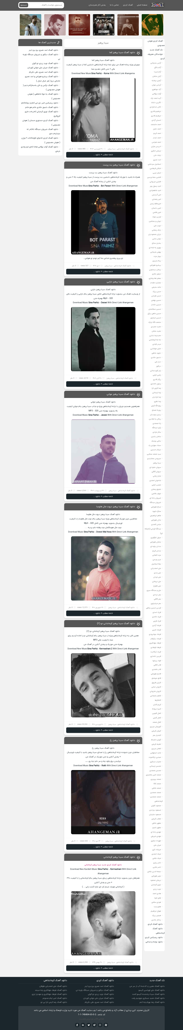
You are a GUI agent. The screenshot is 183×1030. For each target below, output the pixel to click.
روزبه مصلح (156, 410)
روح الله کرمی (156, 405)
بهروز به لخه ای (155, 247)
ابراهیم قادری (156, 111)
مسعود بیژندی (155, 810)
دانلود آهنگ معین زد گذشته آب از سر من (147, 986)
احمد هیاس (156, 142)
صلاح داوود (156, 511)
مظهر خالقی (156, 823)
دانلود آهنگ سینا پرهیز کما (122, 52)
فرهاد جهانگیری (155, 643)
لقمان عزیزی (156, 748)
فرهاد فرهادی (156, 647)
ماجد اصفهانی (155, 753)
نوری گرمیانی (156, 884)
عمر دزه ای (157, 595)
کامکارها (158, 700)
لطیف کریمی (156, 744)
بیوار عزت (157, 256)
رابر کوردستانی (155, 370)
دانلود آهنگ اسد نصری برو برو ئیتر (43, 50)
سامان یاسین (156, 436)
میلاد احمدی (156, 854)
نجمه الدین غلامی (154, 871)
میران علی (157, 845)
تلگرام (94, 1025)
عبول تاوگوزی (156, 537)
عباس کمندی (156, 524)
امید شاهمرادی (155, 190)
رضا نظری (157, 401)
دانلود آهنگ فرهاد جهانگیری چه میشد (51, 990)
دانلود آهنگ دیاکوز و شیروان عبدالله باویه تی (95, 990)
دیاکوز (158, 366)
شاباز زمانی (157, 476)
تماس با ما (114, 5)
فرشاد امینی (156, 630)
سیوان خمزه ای (155, 467)
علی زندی (157, 573)
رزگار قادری (157, 379)
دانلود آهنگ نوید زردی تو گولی (45, 63)
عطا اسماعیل (156, 564)
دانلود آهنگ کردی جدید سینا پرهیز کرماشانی (103, 864)
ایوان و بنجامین (155, 221)
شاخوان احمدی (155, 480)
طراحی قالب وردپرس (95, 1018)
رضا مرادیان (156, 397)
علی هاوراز (157, 586)
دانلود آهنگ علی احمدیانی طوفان (53, 986)
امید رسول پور (155, 186)
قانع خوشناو (156, 678)
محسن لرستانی (155, 766)
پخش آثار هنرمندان (97, 5)
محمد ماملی (156, 788)
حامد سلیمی (156, 287)
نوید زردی (157, 889)
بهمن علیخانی (155, 252)
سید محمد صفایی (154, 454)
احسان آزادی (156, 120)
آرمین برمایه (156, 80)
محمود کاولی (156, 805)
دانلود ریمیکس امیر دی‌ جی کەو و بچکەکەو (39, 103)
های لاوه (157, 898)
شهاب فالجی (156, 493)
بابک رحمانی (156, 230)
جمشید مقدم (155, 283)
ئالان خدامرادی (155, 107)
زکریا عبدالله (156, 427)
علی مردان (157, 577)
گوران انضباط (156, 740)
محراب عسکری (155, 761)
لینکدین (83, 1025)
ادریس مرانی (156, 146)
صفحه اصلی (142, 5)
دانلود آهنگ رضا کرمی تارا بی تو (54, 1002)
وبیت (81, 1018)
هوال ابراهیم (156, 911)
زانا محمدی (157, 423)
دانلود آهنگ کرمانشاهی (125, 149)
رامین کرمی (157, 375)
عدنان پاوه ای (155, 546)
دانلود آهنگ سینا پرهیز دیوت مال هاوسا (115, 506)
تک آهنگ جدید (156, 50)
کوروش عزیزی (155, 726)
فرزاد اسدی (157, 612)
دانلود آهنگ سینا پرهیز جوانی (121, 394)
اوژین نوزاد (156, 217)
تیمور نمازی (156, 274)
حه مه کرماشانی (155, 340)
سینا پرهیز (112, 149)
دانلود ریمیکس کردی (154, 937)
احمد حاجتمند (156, 124)
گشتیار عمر (157, 735)
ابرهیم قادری (156, 116)
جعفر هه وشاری (155, 278)
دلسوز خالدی (156, 357)
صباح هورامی (156, 507)
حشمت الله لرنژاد (154, 322)
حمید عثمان (156, 331)
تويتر (88, 1025)
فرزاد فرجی (157, 621)
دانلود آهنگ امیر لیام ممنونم (55, 998)
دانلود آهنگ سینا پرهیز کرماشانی (119, 857)
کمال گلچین (156, 713)
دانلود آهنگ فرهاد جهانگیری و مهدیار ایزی (49, 994)
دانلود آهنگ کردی (155, 924)
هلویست (157, 906)
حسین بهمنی (156, 300)
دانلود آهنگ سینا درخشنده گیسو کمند (148, 994)
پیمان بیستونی (155, 269)
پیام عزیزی (156, 261)
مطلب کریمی (156, 819)
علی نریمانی (156, 581)
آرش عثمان (156, 76)
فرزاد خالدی (156, 617)
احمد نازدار (157, 138)
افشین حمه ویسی (154, 177)
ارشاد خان (157, 155)
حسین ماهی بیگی (154, 313)
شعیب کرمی (156, 485)
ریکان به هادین (155, 419)
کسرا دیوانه (156, 709)
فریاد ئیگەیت (156, 652)
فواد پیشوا (157, 660)
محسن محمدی (155, 770)
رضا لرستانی (156, 392)
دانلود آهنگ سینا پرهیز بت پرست (119, 165)
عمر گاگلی (157, 599)
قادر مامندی (156, 669)
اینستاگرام (100, 1025)
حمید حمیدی (156, 326)
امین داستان (156, 208)
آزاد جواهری (156, 89)
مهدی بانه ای (156, 832)
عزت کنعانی (156, 555)
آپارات (106, 1025)
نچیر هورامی (156, 876)
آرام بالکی (157, 67)
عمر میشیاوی (156, 603)
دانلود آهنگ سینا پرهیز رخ (122, 740)
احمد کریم (157, 133)
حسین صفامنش (154, 309)
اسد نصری (157, 160)
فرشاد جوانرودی (155, 634)
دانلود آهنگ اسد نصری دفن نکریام (43, 72)
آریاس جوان (156, 85)
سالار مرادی (157, 432)
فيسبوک (77, 1025)
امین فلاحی (157, 212)
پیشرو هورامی (155, 265)
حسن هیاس (156, 296)
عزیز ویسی (157, 559)
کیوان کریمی (156, 731)
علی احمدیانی (156, 568)
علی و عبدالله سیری (154, 590)
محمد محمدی (155, 792)
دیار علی (158, 362)
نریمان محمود (155, 880)
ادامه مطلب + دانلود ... (103, 154)
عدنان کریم (156, 551)
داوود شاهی (156, 353)
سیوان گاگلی (156, 471)
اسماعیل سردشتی (154, 164)
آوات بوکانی (156, 94)
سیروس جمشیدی (154, 458)
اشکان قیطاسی (155, 168)
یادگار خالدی (156, 920)
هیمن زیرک (156, 915)
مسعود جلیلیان (155, 814)
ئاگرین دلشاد (156, 102)
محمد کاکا (157, 783)
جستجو (24, 5)
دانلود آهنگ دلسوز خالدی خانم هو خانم (41, 107)
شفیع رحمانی (156, 489)
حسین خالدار (156, 304)
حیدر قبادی (156, 344)
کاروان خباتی (156, 687)
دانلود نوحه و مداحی (154, 942)
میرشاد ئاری (156, 849)
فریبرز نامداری (155, 656)
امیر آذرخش (156, 195)
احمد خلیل (157, 129)
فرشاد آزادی (156, 625)
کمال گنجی (157, 718)
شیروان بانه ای (155, 498)
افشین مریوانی (155, 181)
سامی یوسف (156, 441)
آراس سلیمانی (155, 63)
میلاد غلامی (156, 858)
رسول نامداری (156, 384)
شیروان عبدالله (155, 502)
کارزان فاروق (156, 682)
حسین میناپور (155, 318)
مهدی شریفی (156, 836)
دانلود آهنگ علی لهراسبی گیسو (152, 990)
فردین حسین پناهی (153, 608)
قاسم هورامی (156, 674)
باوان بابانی (156, 239)
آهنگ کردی (128, 5)
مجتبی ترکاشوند (155, 757)
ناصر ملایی (157, 867)
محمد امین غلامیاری (153, 775)
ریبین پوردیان (155, 414)
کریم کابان (157, 704)
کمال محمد (157, 722)
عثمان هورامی (155, 542)
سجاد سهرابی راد (154, 445)
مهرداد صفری (156, 841)
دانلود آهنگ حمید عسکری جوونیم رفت (148, 998)
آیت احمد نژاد (156, 98)
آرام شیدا (157, 72)
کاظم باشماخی (155, 696)
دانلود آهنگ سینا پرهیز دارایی (121, 281)
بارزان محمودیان (154, 234)
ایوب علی (157, 225)
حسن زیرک (157, 291)
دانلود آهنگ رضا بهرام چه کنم (152, 1002)
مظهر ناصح (156, 827)
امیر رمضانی (156, 199)
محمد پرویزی (156, 779)
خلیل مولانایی (155, 348)
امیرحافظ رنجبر (155, 203)
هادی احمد (157, 893)
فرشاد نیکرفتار (155, 638)
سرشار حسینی (156, 449)
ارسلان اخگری (156, 151)
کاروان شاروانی (155, 691)
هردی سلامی (156, 902)
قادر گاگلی (157, 665)
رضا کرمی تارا (156, 388)
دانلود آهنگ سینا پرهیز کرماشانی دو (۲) (116, 623)
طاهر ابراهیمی (155, 515)
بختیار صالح (156, 243)
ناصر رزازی (157, 862)
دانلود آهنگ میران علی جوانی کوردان (42, 67)
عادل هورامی (156, 520)
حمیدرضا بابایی (155, 335)
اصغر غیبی (157, 173)
